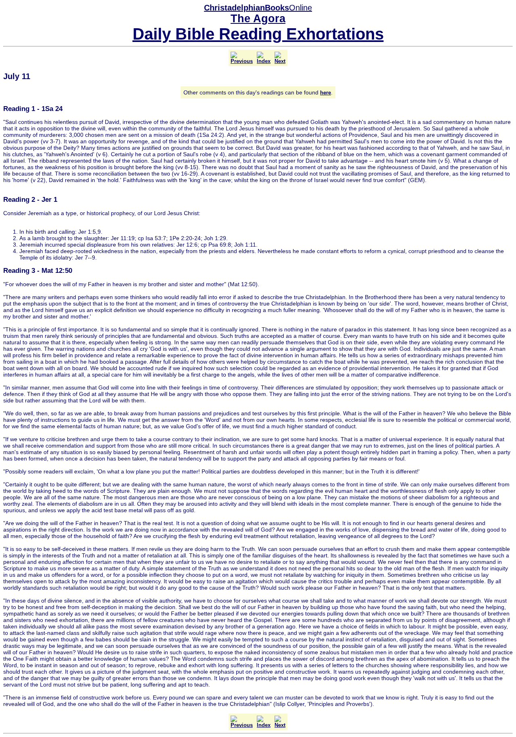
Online (258, 7)
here (325, 93)
